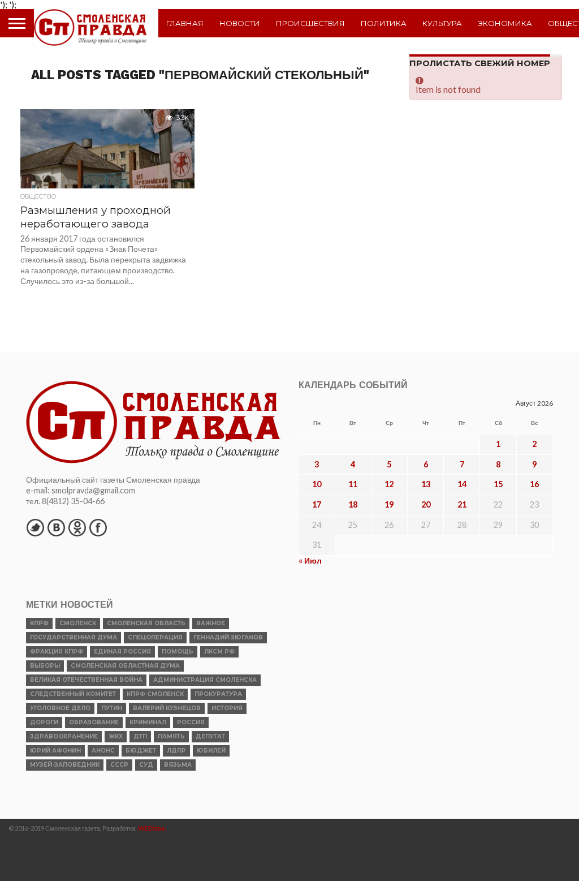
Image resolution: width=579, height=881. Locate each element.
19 (389, 504)
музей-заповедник (65, 764)
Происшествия (310, 23)
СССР (119, 764)
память (171, 736)
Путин (111, 708)
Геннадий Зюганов (228, 637)
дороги (44, 722)
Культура (442, 23)
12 (389, 484)
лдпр (176, 750)
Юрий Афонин (55, 750)
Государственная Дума (73, 637)
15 (498, 484)
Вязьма (178, 764)
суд (146, 764)
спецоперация (155, 637)
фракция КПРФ (56, 651)
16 (534, 484)
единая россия (122, 651)
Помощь (177, 651)
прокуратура (218, 694)
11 (352, 484)
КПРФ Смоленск (155, 694)
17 (316, 504)
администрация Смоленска (205, 680)
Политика (384, 23)
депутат (210, 736)
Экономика (505, 23)
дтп (140, 736)
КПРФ (39, 623)
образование (94, 722)
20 (425, 504)
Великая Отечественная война (86, 680)
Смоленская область (146, 623)
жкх (116, 736)
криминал (147, 722)
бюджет (141, 750)
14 (461, 484)
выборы (45, 665)
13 (425, 484)
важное (210, 623)
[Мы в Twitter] (35, 527)
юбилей (211, 750)
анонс (103, 750)
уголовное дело (60, 708)
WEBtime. (152, 828)
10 (316, 484)
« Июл (310, 560)
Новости (239, 23)
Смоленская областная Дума (125, 665)
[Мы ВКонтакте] (56, 527)
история (227, 708)
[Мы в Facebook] (98, 527)
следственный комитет (73, 694)
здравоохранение (64, 736)
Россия (191, 722)
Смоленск (77, 623)
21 (461, 504)
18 (352, 504)
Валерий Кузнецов (167, 708)
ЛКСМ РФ (219, 651)
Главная (185, 23)
